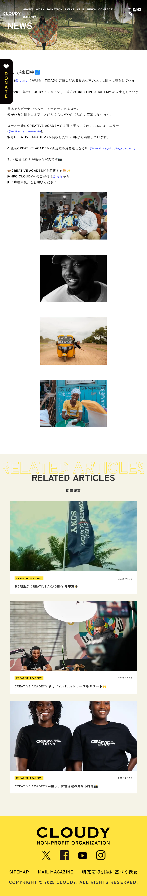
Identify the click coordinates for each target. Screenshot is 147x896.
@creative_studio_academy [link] (113, 148)
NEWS (91, 9)
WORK (40, 9)
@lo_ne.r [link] (22, 80)
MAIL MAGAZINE (55, 871)
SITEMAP (19, 871)
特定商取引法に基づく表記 (110, 871)
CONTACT (105, 9)
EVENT (69, 9)
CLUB (81, 9)
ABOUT (28, 9)
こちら (58, 176)
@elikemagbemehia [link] (25, 131)
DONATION (54, 9)
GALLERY (30, 17)
